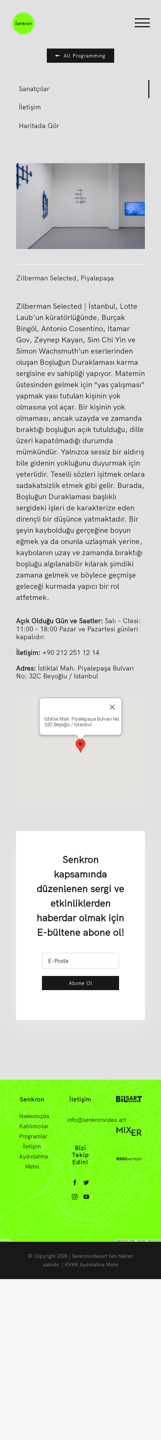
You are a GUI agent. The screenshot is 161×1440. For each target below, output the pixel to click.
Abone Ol (80, 983)
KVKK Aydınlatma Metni (91, 1265)
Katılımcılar (32, 1126)
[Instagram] (75, 1197)
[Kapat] (112, 707)
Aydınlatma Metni (32, 1161)
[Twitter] (86, 1182)
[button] (80, 746)
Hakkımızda (32, 1116)
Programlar (32, 1136)
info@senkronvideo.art (96, 1119)
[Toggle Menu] (142, 22)
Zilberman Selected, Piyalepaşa (65, 278)
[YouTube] (86, 1197)
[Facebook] (75, 1182)
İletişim (32, 1146)
